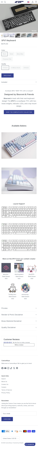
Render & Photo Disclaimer (12, 315)
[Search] (6, 2)
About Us (4, 381)
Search (3, 379)
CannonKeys (9, 443)
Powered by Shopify (18, 443)
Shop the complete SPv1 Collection (19, 112)
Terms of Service (6, 390)
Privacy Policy (5, 393)
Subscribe (7, 419)
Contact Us (4, 384)
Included (4, 82)
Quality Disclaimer (8, 327)
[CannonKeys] (19, 2)
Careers (3, 387)
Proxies (4, 308)
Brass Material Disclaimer (11, 321)
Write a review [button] (19, 345)
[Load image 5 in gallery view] (19, 18)
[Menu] (2, 2)
